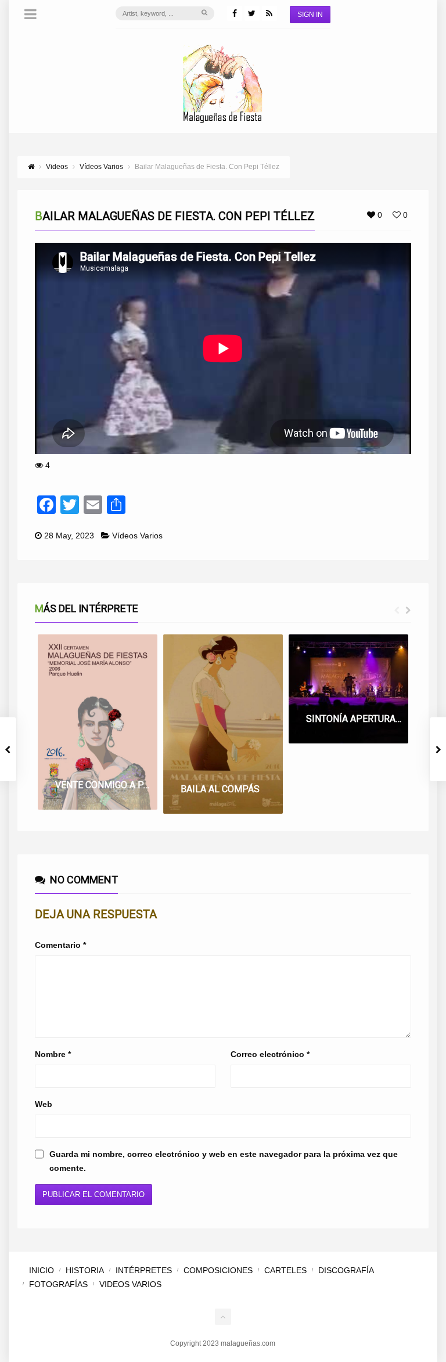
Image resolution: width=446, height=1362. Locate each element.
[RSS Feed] (269, 13)
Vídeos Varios (137, 535)
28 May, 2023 (69, 535)
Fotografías (58, 1284)
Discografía (346, 1270)
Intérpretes (144, 1270)
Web (43, 1104)
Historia (85, 1270)
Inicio (41, 1270)
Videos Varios (130, 1284)
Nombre (53, 1054)
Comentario (60, 945)
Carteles (285, 1270)
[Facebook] (234, 13)
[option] (97, 722)
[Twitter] (252, 13)
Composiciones (218, 1270)
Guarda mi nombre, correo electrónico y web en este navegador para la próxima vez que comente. (223, 1161)
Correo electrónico (270, 1054)
